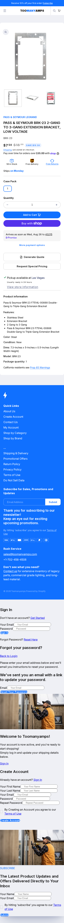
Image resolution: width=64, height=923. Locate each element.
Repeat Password (11, 802)
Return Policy (11, 464)
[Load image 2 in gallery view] (32, 98)
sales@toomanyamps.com (20, 554)
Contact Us (10, 422)
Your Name (7, 894)
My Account (11, 427)
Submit (53, 502)
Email (3, 687)
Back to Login (8, 656)
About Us (9, 411)
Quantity (8, 197)
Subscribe (48, 3)
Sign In (4, 633)
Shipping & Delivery (15, 453)
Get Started (37, 618)
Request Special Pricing (32, 266)
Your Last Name (10, 790)
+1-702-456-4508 (14, 559)
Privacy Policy (12, 469)
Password (6, 628)
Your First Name (10, 786)
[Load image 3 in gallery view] (51, 98)
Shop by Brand (12, 438)
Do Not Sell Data (13, 480)
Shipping (7, 150)
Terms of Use (11, 475)
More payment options (32, 245)
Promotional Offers (15, 458)
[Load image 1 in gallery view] (13, 98)
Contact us (10, 571)
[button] (4, 10)
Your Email (7, 624)
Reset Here (31, 639)
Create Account (10, 820)
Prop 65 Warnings (40, 367)
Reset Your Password (14, 692)
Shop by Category (15, 433)
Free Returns (52, 164)
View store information (22, 287)
